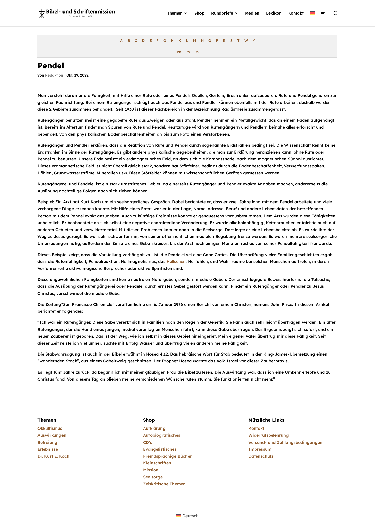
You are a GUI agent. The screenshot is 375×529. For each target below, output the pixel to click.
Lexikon (273, 13)
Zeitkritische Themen (164, 483)
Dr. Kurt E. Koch (53, 456)
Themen (174, 13)
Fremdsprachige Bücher (167, 456)
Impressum (259, 449)
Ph (187, 51)
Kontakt (296, 13)
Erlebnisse (48, 449)
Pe (179, 51)
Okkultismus (50, 428)
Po (196, 51)
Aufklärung (154, 428)
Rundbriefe (222, 13)
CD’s (147, 442)
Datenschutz (260, 456)
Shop (199, 13)
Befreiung (47, 442)
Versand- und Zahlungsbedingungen (285, 442)
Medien (252, 13)
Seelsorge (153, 477)
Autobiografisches (161, 435)
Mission (150, 469)
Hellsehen (176, 261)
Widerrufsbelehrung (268, 435)
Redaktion (54, 75)
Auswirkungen (52, 435)
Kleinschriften (157, 462)
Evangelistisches (160, 449)
